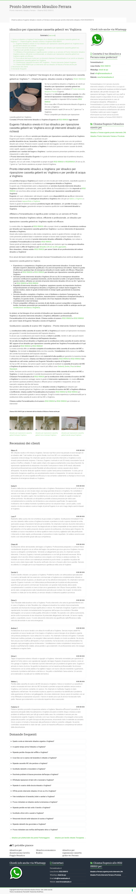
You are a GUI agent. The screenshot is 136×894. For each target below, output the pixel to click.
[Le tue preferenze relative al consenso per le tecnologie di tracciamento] (132, 890)
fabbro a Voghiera (76, 199)
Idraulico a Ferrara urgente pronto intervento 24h (108, 133)
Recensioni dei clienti (19, 67)
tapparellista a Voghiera (31, 201)
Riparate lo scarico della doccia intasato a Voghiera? (32, 785)
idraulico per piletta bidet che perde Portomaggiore (30, 838)
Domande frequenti (18, 69)
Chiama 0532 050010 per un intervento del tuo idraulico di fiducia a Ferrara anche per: (45, 65)
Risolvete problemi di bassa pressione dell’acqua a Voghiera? (35, 774)
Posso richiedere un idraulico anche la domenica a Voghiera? (35, 802)
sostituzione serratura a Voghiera (26, 307)
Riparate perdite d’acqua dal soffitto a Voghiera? (30, 752)
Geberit (61, 366)
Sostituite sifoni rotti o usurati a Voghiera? (28, 813)
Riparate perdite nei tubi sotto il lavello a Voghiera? (31, 808)
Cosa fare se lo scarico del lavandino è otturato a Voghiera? (35, 758)
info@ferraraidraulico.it (103, 73)
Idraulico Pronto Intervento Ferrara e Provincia (107, 136)
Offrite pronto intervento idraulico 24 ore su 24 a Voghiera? (34, 791)
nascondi (52, 35)
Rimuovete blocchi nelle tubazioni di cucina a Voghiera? (33, 819)
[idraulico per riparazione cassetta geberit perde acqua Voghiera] (73, 423)
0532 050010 (79, 79)
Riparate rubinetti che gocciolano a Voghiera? (29, 824)
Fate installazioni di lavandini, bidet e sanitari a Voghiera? (34, 797)
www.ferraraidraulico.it (105, 77)
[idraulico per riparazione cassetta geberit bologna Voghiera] (21, 423)
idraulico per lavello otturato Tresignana (70, 838)
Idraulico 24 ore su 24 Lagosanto (53, 247)
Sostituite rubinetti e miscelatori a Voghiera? (29, 769)
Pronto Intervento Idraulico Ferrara (40, 6)
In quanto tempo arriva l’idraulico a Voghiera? (29, 747)
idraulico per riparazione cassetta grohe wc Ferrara (71, 853)
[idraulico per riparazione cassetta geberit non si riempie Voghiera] (47, 423)
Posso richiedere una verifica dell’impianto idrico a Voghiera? (35, 830)
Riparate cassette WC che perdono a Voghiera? (30, 763)
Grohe (67, 366)
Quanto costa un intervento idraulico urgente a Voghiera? (33, 741)
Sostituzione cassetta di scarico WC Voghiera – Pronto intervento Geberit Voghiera (44, 62)
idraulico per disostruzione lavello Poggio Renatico (20, 853)
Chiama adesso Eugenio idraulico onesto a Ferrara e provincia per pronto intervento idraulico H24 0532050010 (52, 20)
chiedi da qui (103, 70)
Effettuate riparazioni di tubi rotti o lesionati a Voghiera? (33, 780)
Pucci (72, 366)
